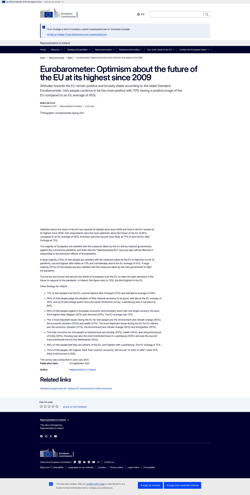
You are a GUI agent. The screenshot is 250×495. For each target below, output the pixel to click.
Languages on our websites (81, 467)
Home (43, 49)
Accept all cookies (150, 485)
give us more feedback (76, 406)
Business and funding (129, 49)
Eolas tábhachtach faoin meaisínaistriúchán (86, 34)
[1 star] (41, 406)
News (70, 58)
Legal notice (133, 467)
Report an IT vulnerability (52, 467)
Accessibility (149, 467)
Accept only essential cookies (183, 485)
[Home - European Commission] (61, 13)
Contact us (109, 462)
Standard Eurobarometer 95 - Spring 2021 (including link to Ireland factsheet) (76, 388)
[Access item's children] (62, 49)
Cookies (102, 467)
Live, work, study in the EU (159, 49)
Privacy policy (116, 467)
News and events (103, 49)
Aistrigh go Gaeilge (55, 34)
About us (55, 49)
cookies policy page (95, 484)
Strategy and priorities (77, 49)
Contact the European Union (193, 49)
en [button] (142, 14)
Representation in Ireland (82, 369)
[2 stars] (43, 406)
